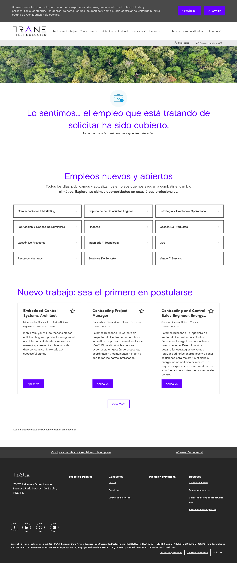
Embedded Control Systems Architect (40, 313)
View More (118, 404)
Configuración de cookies (42, 14)
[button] (181, 42)
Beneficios (114, 490)
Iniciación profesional (114, 31)
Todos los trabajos (80, 476)
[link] (47, 211)
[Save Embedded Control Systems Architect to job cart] (72, 311)
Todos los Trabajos (65, 31)
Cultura (112, 482)
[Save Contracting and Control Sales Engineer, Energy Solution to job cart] (211, 311)
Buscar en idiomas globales (202, 509)
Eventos (154, 31)
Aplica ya (33, 384)
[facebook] (14, 527)
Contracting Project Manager (109, 313)
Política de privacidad (171, 552)
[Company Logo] (29, 30)
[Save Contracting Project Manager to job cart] (142, 311)
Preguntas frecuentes (199, 490)
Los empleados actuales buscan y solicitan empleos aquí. (45, 429)
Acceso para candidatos (187, 31)
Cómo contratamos (198, 482)
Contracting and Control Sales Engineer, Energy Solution (183, 313)
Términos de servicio (197, 552)
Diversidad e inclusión (119, 497)
